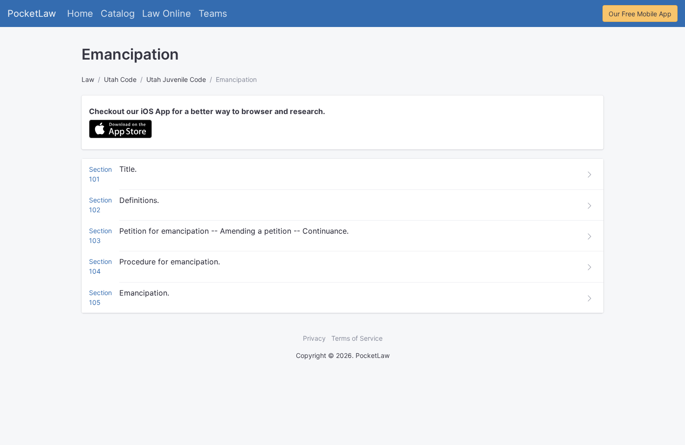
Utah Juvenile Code (176, 79)
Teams (213, 13)
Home (80, 13)
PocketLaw (31, 13)
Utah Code (120, 79)
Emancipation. (144, 292)
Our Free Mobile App (640, 14)
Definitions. (139, 200)
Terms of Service (357, 338)
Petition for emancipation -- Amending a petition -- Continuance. (234, 231)
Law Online (166, 13)
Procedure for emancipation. (169, 261)
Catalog (118, 13)
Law (88, 79)
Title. (128, 169)
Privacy (314, 338)
